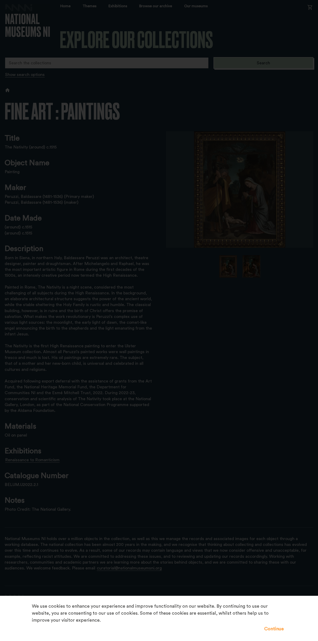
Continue (274, 629)
